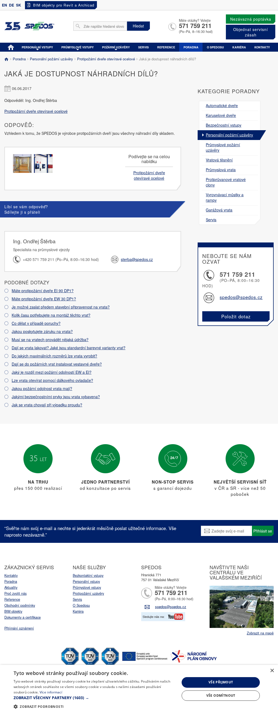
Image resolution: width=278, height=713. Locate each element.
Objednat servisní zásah (250, 32)
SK (18, 5)
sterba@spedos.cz (137, 259)
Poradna (191, 47)
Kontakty (262, 47)
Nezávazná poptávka (250, 19)
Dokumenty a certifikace (22, 617)
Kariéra (239, 47)
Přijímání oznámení (19, 628)
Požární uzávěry (116, 47)
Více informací (51, 692)
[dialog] (139, 689)
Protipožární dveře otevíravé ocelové (106, 58)
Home (11, 47)
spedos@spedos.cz (241, 297)
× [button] (272, 671)
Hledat (138, 26)
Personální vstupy (37, 47)
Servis (143, 47)
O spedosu (215, 47)
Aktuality (10, 587)
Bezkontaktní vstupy (88, 575)
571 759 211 (195, 25)
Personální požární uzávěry (51, 58)
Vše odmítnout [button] (220, 695)
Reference (166, 47)
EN (4, 5)
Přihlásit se (262, 531)
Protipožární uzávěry (88, 593)
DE (11, 5)
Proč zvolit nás (15, 593)
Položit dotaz (236, 316)
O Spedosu (81, 605)
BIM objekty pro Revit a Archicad (63, 5)
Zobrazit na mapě (260, 633)
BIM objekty (13, 611)
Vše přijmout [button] (220, 682)
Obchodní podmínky (19, 605)
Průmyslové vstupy (77, 47)
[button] (94, 697)
